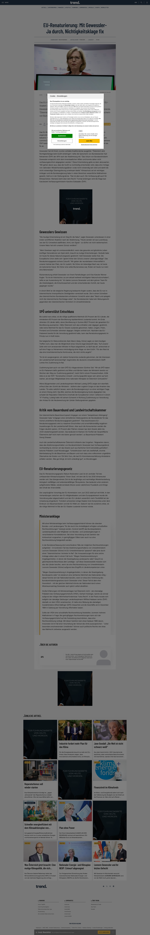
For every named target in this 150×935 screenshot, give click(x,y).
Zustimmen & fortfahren (62, 136)
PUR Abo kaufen (89, 141)
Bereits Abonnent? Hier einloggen (89, 144)
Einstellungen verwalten (62, 141)
